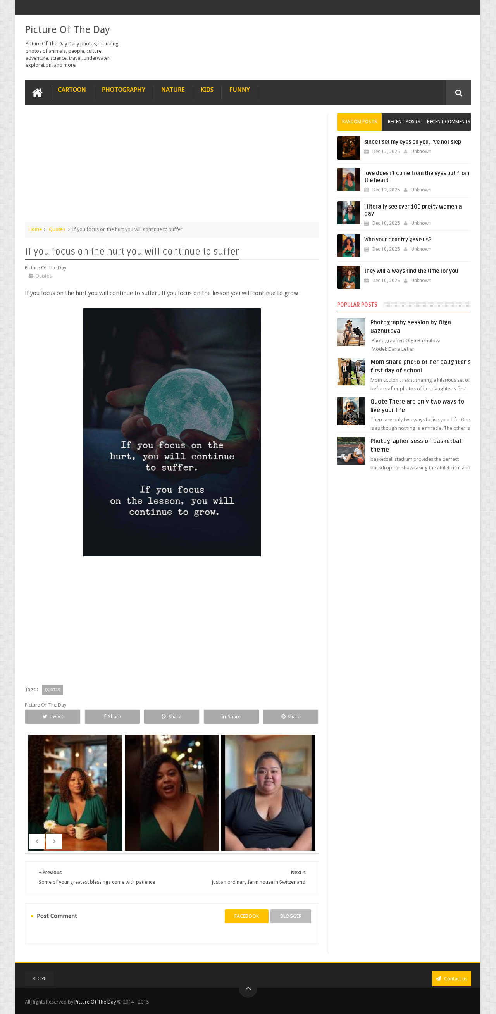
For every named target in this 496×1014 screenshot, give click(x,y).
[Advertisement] (172, 167)
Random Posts (359, 121)
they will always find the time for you (411, 271)
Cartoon (72, 89)
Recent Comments (448, 121)
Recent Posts (404, 121)
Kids (207, 89)
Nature (173, 89)
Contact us (455, 978)
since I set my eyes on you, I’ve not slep (412, 142)
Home (35, 229)
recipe (39, 978)
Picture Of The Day (67, 29)
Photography (123, 89)
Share (114, 716)
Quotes (57, 229)
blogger (290, 916)
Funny (239, 89)
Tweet (56, 716)
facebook (246, 916)
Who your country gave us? (397, 239)
